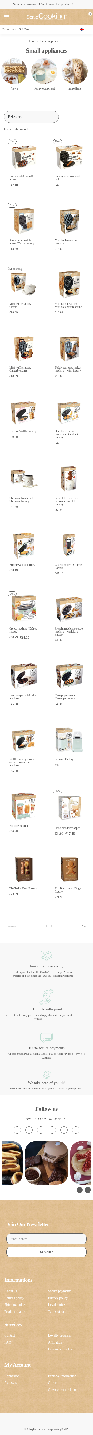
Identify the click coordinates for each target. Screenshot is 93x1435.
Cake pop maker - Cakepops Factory (65, 697)
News (14, 88)
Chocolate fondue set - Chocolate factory (21, 499)
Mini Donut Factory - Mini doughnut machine (68, 305)
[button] (6, 17)
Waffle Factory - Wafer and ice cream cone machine (22, 762)
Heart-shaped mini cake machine (22, 697)
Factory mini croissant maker (67, 178)
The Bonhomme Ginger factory (68, 890)
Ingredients (74, 88)
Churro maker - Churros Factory (68, 566)
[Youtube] (52, 1130)
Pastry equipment (44, 88)
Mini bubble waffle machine (65, 242)
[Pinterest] (64, 1130)
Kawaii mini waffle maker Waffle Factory (21, 242)
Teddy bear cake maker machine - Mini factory (68, 369)
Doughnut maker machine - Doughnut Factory (66, 434)
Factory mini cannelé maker (21, 178)
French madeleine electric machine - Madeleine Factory (69, 631)
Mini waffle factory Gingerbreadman (20, 369)
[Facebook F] (29, 1130)
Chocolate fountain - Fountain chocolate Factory (66, 501)
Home (31, 41)
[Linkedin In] (75, 1130)
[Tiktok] (40, 1130)
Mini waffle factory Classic (20, 305)
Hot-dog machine (19, 825)
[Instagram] (17, 1130)
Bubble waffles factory (22, 564)
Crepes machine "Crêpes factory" (23, 630)
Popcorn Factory (64, 759)
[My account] (80, 16)
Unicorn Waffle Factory (22, 431)
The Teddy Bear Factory (23, 888)
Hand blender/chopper (67, 828)
